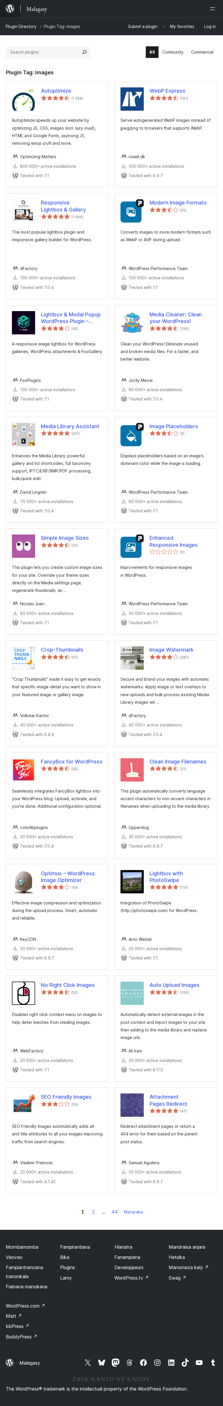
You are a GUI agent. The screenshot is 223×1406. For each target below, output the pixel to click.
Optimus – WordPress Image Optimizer (68, 876)
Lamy (66, 1278)
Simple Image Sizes (65, 538)
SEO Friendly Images (66, 1097)
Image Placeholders (174, 426)
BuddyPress (21, 1337)
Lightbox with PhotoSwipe (166, 876)
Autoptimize (56, 91)
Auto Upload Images (174, 985)
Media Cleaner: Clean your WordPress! (176, 317)
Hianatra (123, 1247)
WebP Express (168, 91)
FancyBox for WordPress (71, 761)
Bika (64, 1257)
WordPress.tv (131, 1278)
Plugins (67, 1267)
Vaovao (14, 1257)
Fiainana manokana (26, 1286)
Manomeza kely (189, 1267)
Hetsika (177, 1257)
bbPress (17, 1326)
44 (115, 1212)
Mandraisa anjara (187, 1247)
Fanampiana (127, 1257)
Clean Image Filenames (178, 761)
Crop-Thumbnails (62, 650)
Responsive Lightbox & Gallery (63, 206)
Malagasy (29, 1363)
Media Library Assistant (70, 426)
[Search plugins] (84, 52)
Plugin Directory (21, 26)
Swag (177, 1278)
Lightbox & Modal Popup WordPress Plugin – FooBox (71, 318)
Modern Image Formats (178, 203)
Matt (14, 1316)
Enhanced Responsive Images (174, 541)
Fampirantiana (75, 1247)
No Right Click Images (68, 985)
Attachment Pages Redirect (168, 1100)
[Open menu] (213, 8)
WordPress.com (25, 1306)
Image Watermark (172, 650)
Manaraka (133, 1211)
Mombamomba (22, 1247)
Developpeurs (128, 1267)
